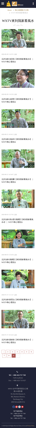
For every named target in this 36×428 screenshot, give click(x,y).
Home (10, 10)
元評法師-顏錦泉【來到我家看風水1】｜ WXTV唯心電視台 (18, 338)
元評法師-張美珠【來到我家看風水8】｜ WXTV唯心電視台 (18, 58)
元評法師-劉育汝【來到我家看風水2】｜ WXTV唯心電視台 (18, 298)
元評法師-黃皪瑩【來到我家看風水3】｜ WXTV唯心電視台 (18, 258)
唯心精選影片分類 (22, 10)
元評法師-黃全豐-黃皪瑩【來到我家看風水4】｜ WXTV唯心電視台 (17, 218)
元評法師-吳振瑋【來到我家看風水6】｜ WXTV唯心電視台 (18, 138)
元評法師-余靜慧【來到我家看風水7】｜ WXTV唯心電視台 (18, 98)
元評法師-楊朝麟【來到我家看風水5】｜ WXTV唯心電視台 (18, 178)
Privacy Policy (30, 425)
